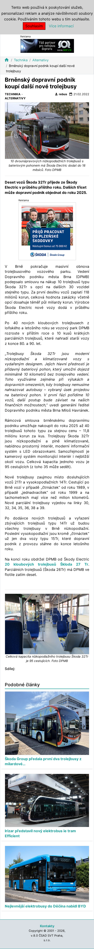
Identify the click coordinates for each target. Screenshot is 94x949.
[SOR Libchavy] (47, 45)
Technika (21, 60)
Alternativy (40, 60)
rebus (61, 94)
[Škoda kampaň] (47, 231)
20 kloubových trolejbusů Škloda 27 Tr (46, 564)
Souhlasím (34, 26)
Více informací (61, 26)
